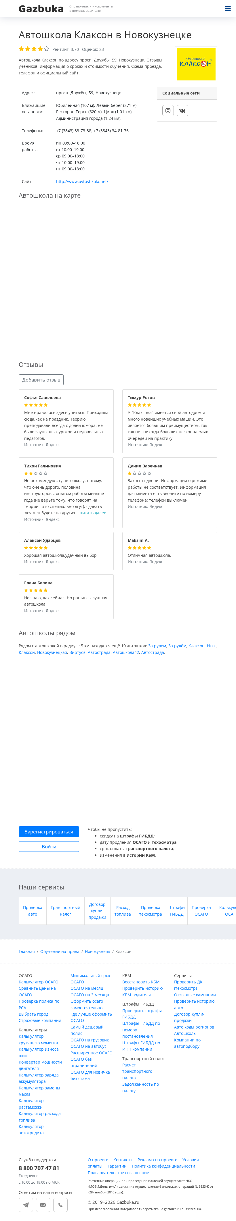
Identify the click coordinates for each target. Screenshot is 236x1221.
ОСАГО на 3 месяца (90, 994)
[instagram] (168, 110)
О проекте (98, 1159)
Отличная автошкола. (149, 555)
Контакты (122, 1159)
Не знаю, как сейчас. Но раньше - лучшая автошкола (65, 601)
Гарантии (117, 1166)
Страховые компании (40, 1020)
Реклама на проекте (157, 1159)
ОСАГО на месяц (87, 988)
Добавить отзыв (41, 379)
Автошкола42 (126, 652)
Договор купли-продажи (97, 911)
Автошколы (185, 1033)
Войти (49, 846)
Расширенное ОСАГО (92, 1053)
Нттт (211, 645)
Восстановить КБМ (141, 982)
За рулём (177, 645)
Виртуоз (77, 652)
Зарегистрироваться (49, 831)
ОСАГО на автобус (88, 1046)
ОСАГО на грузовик (90, 1040)
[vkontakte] (182, 110)
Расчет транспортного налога (137, 1071)
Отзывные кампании (195, 994)
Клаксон (197, 645)
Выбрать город (33, 1014)
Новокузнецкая (52, 652)
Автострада (99, 652)
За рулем (157, 645)
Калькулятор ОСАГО (38, 982)
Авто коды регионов (194, 1027)
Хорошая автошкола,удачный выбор (60, 555)
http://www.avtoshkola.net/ (82, 181)
